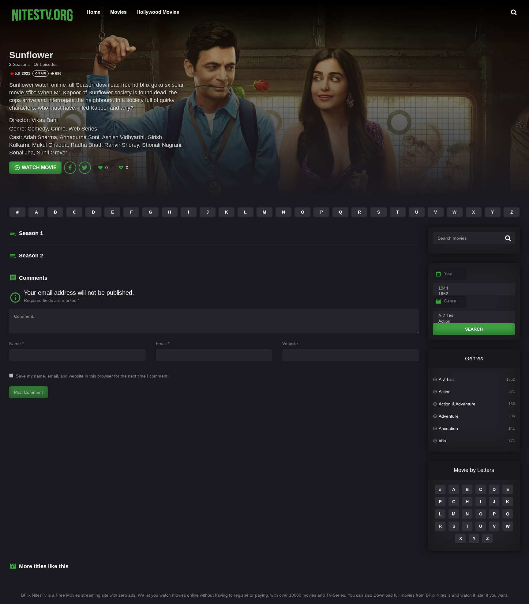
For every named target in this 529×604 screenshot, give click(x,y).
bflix (442, 440)
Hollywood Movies (158, 12)
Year (448, 273)
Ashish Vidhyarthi (123, 137)
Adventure (449, 416)
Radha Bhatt (86, 145)
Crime (58, 129)
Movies (118, 12)
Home (93, 12)
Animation (448, 428)
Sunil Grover (52, 153)
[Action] (474, 321)
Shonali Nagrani (161, 145)
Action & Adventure (457, 403)
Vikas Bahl (45, 120)
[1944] (474, 288)
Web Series (83, 129)
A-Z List (446, 379)
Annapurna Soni (79, 137)
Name (16, 343)
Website (290, 343)
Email (162, 343)
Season (31, 233)
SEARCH (474, 329)
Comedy (38, 129)
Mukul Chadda (50, 145)
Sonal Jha (21, 153)
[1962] (474, 294)
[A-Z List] (474, 316)
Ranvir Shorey (121, 145)
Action (445, 391)
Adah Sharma (40, 137)
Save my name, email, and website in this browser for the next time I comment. (92, 376)
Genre (450, 300)
